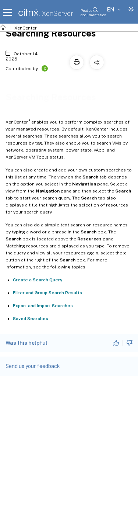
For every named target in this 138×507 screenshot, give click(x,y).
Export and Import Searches (43, 305)
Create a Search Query (38, 279)
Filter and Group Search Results (47, 292)
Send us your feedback (33, 366)
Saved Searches (30, 318)
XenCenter (25, 28)
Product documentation (93, 12)
